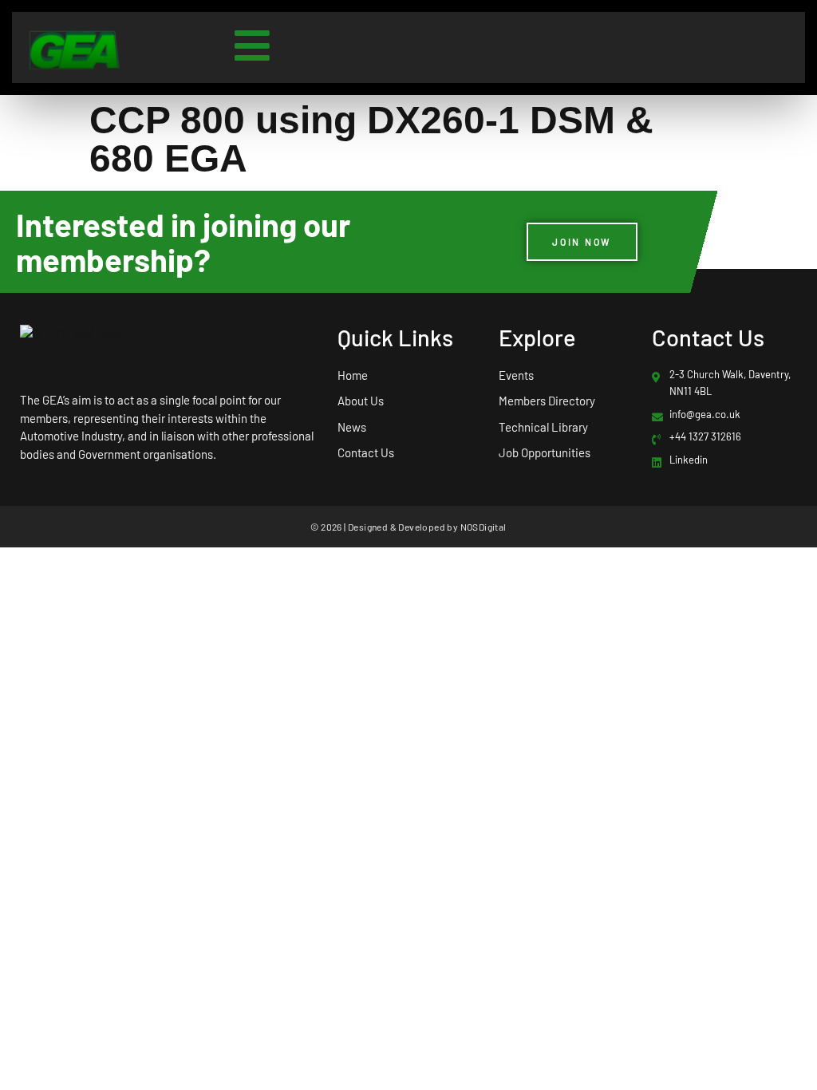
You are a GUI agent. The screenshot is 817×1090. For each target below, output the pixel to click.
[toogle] (252, 45)
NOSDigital (483, 526)
